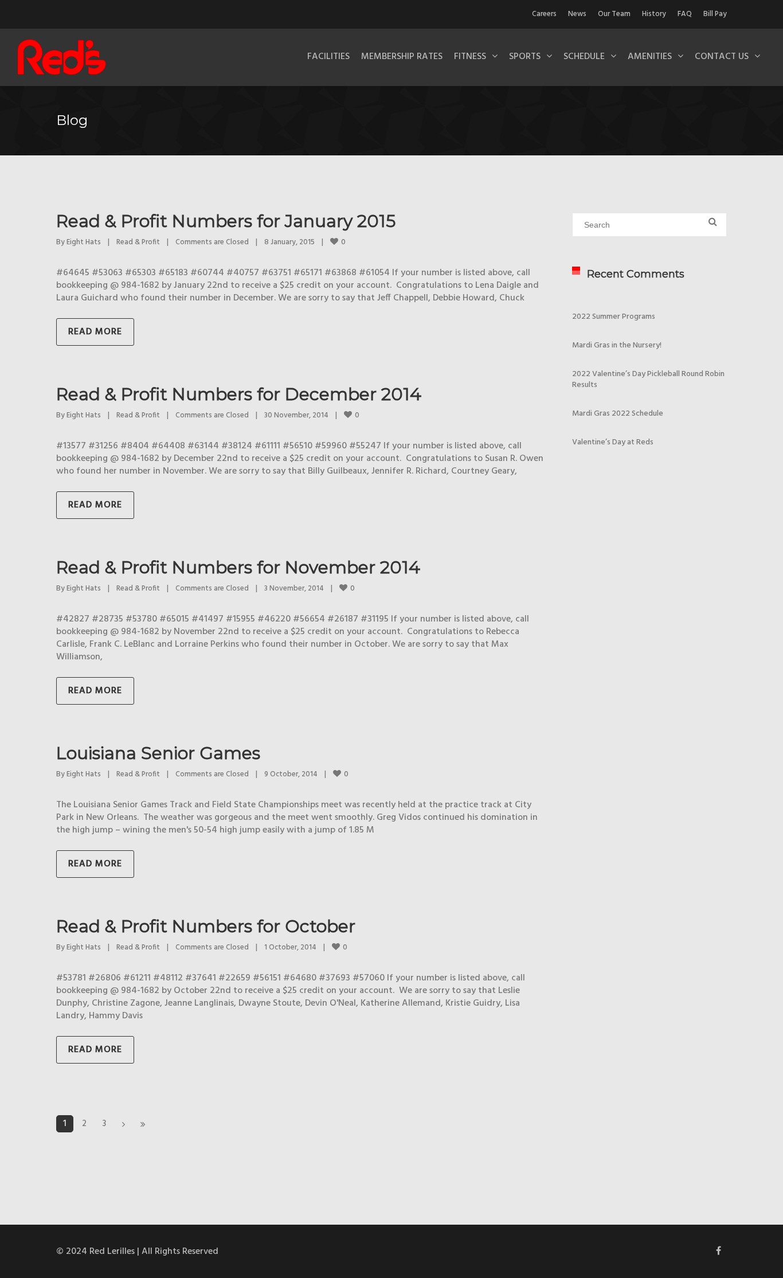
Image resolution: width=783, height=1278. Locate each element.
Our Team (614, 14)
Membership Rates (402, 56)
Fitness (470, 56)
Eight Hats (83, 242)
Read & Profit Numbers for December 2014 (238, 394)
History (654, 14)
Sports (525, 56)
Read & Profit (138, 242)
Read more (95, 332)
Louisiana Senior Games (158, 753)
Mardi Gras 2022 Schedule (617, 413)
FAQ (685, 14)
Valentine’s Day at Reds (612, 442)
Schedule (584, 56)
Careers (544, 14)
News (577, 14)
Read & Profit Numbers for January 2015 (226, 221)
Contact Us (722, 56)
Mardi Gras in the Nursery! (616, 345)
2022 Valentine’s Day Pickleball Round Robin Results (648, 380)
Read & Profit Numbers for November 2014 (238, 567)
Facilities (328, 56)
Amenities (650, 56)
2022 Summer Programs (613, 316)
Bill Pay (715, 14)
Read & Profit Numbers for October (205, 926)
